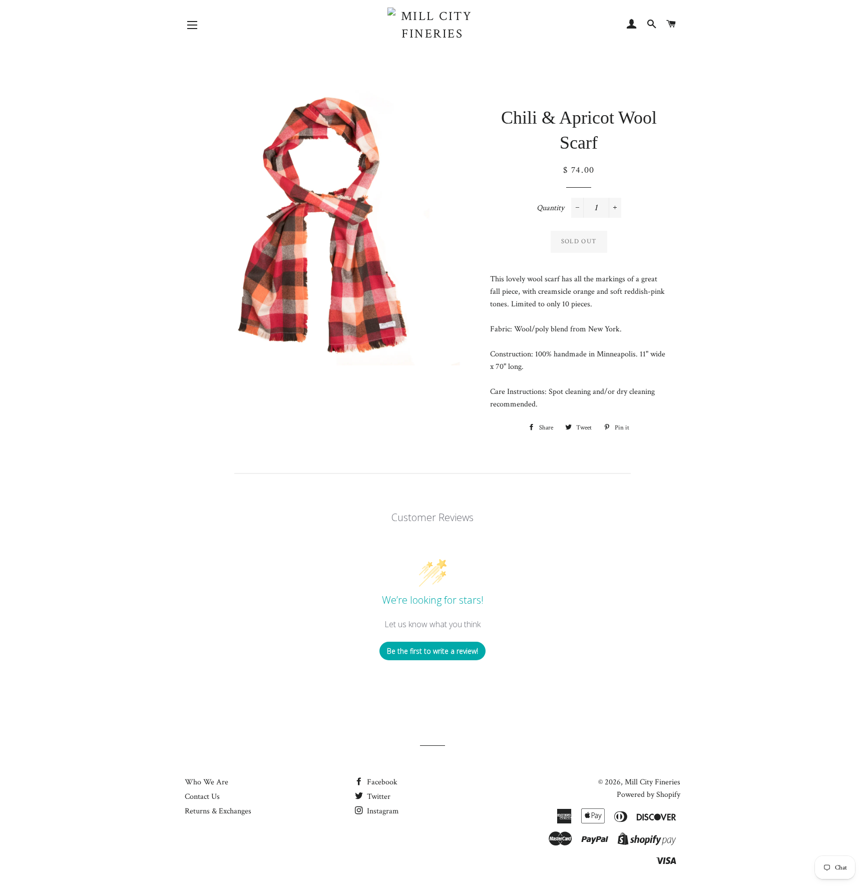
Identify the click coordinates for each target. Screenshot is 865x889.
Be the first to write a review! (432, 651)
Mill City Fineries (652, 782)
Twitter (377, 796)
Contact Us (202, 796)
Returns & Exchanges (218, 811)
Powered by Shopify (648, 794)
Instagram (382, 811)
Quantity (550, 208)
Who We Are (206, 782)
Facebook (381, 782)
